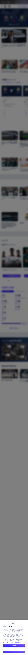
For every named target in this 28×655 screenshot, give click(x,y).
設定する (14, 645)
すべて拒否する (14, 648)
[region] (14, 637)
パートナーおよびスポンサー (13, 636)
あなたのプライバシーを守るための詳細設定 (11, 642)
